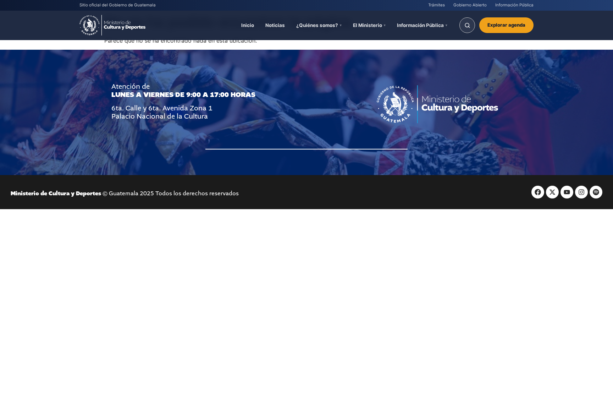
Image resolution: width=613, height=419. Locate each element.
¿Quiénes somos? (317, 25)
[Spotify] (596, 192)
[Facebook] (537, 192)
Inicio (247, 25)
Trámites (436, 4)
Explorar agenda (506, 25)
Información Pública (514, 4)
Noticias (275, 25)
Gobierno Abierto (470, 4)
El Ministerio (367, 25)
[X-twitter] (552, 192)
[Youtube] (566, 192)
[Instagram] (581, 192)
